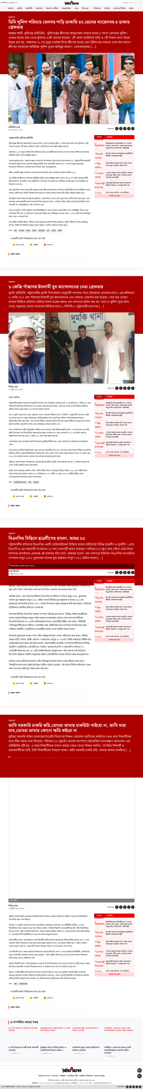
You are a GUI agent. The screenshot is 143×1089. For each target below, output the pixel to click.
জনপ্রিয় (109, 137)
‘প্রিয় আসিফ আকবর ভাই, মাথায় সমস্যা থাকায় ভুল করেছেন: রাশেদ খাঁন (119, 164)
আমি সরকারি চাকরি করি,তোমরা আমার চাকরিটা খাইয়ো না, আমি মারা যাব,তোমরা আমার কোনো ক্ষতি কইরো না (67, 728)
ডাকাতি (34, 230)
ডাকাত (28, 230)
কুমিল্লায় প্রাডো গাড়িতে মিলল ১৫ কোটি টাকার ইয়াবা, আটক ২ (53, 1049)
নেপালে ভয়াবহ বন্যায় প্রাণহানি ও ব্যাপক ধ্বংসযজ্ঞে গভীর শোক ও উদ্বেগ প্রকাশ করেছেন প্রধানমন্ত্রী (119, 175)
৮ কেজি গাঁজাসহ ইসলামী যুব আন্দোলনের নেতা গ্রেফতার (55, 287)
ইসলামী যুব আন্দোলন (20, 482)
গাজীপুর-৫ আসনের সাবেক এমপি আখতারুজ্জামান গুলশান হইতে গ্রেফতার (117, 1050)
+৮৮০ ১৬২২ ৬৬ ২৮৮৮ (85, 1083)
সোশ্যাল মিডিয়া (119, 8)
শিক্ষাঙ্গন (97, 8)
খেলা (76, 8)
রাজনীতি (29, 8)
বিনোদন (85, 8)
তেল (48, 230)
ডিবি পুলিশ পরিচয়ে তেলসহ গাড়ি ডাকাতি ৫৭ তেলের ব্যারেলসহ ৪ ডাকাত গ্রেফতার (69, 25)
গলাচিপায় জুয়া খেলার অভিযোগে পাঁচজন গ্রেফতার (85, 1049)
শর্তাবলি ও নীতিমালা (86, 1075)
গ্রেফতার (21, 230)
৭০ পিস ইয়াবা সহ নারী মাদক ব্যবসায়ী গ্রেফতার (23, 1049)
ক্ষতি (15, 984)
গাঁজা (29, 482)
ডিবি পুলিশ (42, 230)
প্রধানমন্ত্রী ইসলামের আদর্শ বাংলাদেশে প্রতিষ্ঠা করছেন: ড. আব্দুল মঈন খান (118, 184)
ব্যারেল (60, 230)
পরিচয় (54, 230)
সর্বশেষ (11, 8)
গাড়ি (15, 230)
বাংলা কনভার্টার (99, 1075)
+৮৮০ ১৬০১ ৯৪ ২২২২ (45, 1083)
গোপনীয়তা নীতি (72, 1075)
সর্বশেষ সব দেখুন (114, 196)
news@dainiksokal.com (63, 1083)
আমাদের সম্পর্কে (44, 1075)
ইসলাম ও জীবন (52, 8)
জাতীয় (19, 8)
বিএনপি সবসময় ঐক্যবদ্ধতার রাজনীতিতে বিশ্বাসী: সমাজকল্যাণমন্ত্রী (119, 154)
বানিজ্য (107, 8)
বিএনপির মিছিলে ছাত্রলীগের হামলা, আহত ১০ (46, 538)
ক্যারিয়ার (63, 1075)
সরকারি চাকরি (23, 984)
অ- (139, 1076)
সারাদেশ (39, 8)
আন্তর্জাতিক (66, 8)
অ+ (139, 1070)
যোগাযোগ (54, 1075)
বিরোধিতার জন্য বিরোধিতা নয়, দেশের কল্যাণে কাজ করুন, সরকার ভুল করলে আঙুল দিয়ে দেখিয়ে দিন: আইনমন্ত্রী (119, 145)
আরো (131, 8)
